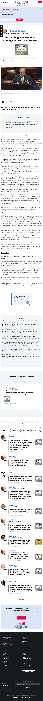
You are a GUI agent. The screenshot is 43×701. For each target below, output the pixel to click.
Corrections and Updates (26, 658)
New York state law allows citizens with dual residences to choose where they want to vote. (19, 393)
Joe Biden (23, 642)
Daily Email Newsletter (7, 16)
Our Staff (23, 653)
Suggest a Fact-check (28, 671)
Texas (4, 662)
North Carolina (6, 659)
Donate (40, 2)
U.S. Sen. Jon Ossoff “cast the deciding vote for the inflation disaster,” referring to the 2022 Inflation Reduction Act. (20, 571)
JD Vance (23, 638)
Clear (40, 427)
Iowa (4, 654)
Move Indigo (12, 388)
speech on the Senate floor (10, 139)
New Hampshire (6, 657)
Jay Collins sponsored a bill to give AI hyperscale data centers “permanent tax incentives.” (21, 511)
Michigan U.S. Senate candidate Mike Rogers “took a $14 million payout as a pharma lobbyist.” (20, 541)
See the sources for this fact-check (21, 130)
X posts (10, 472)
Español (25, 5)
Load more (21, 599)
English (18, 5)
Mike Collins (12, 565)
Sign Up (19, 19)
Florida (4, 653)
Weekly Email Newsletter (7, 14)
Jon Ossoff (11, 436)
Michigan (5, 655)
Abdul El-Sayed (12, 536)
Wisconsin (5, 665)
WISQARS (25, 345)
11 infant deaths (8, 227)
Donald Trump (12, 456)
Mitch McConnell (25, 639)
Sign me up (21, 617)
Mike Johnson (24, 641)
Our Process (24, 651)
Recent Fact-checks (25, 667)
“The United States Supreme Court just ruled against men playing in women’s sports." (19, 556)
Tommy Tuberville (13, 581)
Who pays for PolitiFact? (26, 655)
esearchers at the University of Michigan (24, 234)
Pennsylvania (5, 661)
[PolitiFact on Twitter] (3, 686)
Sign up (28, 687)
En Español (24, 654)
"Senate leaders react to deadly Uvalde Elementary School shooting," (21, 320)
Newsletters (24, 659)
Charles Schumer (18, 31)
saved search (26, 349)
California (5, 651)
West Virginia (5, 663)
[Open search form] (7, 2)
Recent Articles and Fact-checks (28, 665)
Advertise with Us (25, 657)
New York (5, 658)
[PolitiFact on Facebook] (5, 686)
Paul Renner (12, 505)
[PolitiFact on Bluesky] (7, 686)
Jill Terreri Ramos (9, 101)
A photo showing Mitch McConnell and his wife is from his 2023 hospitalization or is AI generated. (21, 478)
